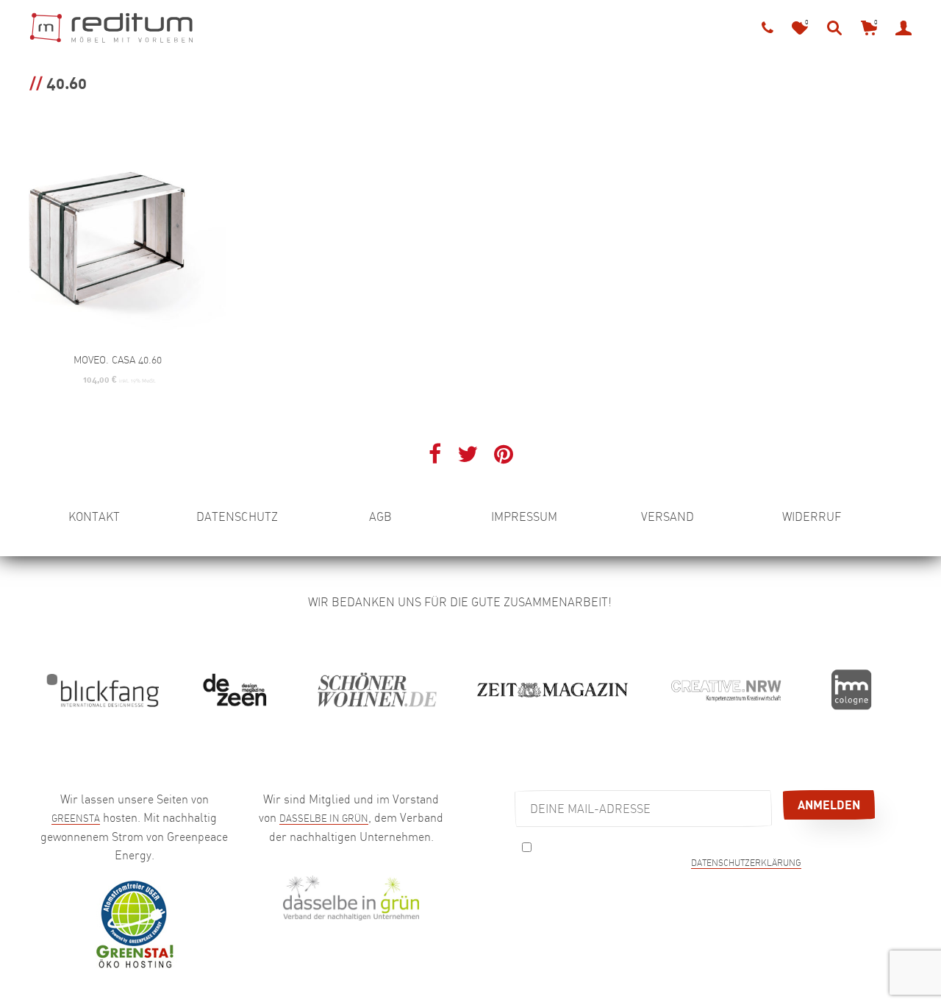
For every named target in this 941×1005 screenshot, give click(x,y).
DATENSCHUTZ (237, 516)
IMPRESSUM (524, 516)
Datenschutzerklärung (746, 864)
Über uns (674, 27)
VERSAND (667, 516)
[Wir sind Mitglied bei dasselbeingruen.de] (351, 896)
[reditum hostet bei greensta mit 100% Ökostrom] (134, 922)
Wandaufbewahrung (390, 27)
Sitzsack (512, 27)
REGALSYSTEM (256, 27)
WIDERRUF (811, 516)
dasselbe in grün (323, 818)
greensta (75, 818)
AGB (380, 516)
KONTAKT (94, 516)
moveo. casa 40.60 (118, 359)
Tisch (593, 27)
